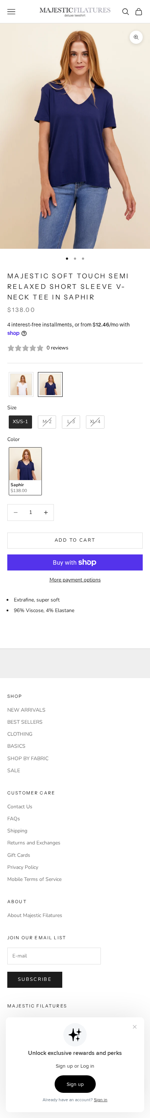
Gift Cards (18, 855)
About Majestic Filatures (34, 915)
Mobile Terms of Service (34, 879)
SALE (13, 770)
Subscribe (35, 979)
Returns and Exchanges (33, 842)
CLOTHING (19, 734)
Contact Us (19, 806)
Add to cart (75, 540)
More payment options (75, 579)
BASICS (16, 746)
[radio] (20, 384)
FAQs (13, 818)
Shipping (17, 830)
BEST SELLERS (25, 722)
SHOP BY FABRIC (27, 758)
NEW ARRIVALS (26, 710)
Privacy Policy (22, 867)
